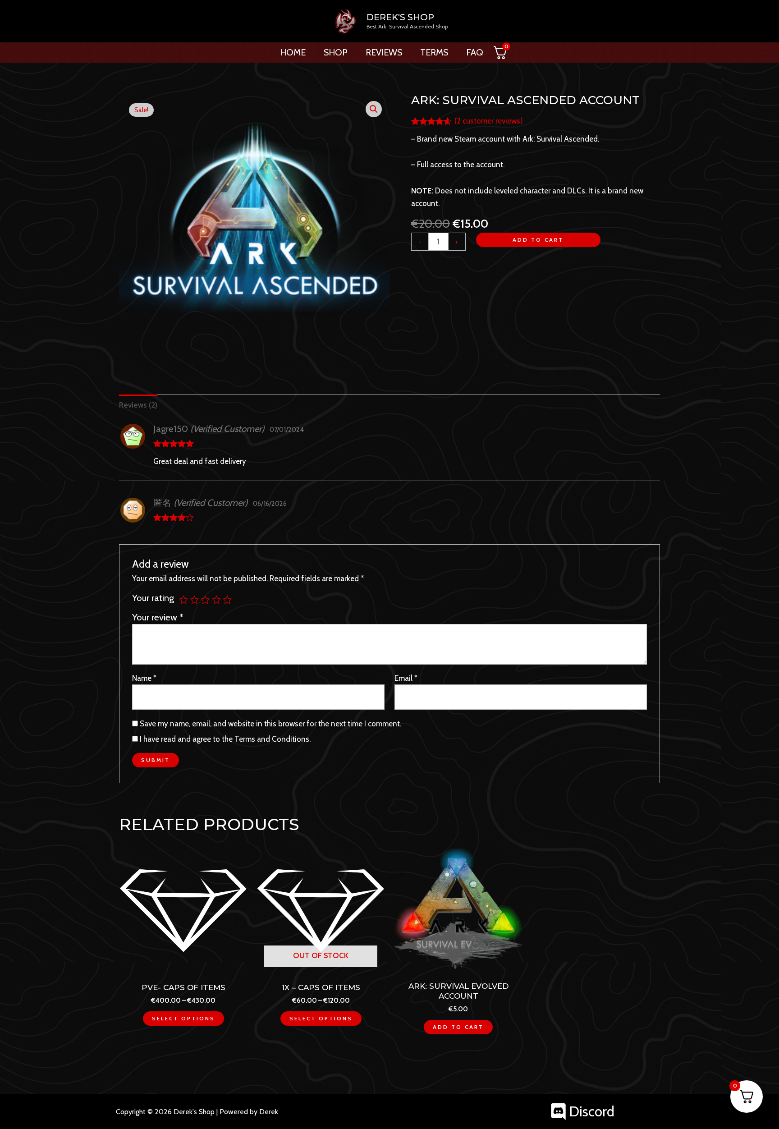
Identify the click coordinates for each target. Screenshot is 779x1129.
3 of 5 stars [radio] (205, 599)
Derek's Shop (400, 17)
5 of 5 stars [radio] (227, 599)
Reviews (384, 52)
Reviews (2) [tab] (138, 404)
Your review (157, 617)
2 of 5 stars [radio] (194, 599)
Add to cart (538, 239)
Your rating (153, 597)
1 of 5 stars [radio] (183, 599)
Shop (336, 52)
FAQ (474, 52)
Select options (183, 1018)
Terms (434, 52)
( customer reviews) (488, 120)
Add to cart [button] (458, 1026)
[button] (374, 109)
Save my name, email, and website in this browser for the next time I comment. (270, 723)
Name (144, 678)
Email (405, 678)
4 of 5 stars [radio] (216, 599)
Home (293, 52)
